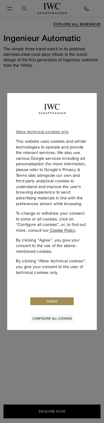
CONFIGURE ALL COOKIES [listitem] (52, 318)
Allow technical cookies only (42, 131)
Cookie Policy (62, 230)
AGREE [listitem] (52, 301)
